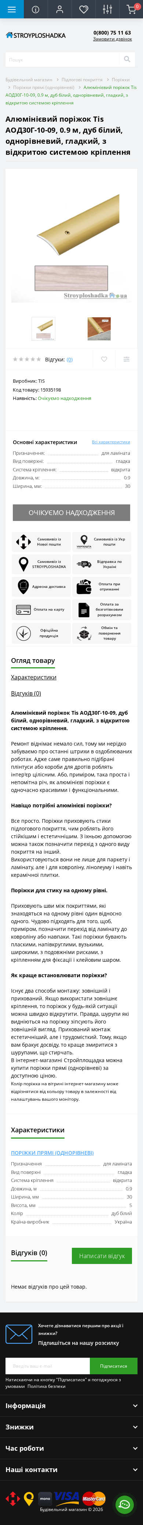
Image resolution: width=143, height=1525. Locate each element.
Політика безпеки (46, 1386)
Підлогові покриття (82, 79)
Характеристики (33, 677)
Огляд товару (33, 660)
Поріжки (121, 79)
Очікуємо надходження (72, 512)
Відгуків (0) (26, 693)
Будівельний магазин (29, 79)
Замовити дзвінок (112, 39)
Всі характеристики (111, 441)
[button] (60, 9)
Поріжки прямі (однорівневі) (43, 87)
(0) (70, 359)
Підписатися (113, 1366)
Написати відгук (102, 1256)
